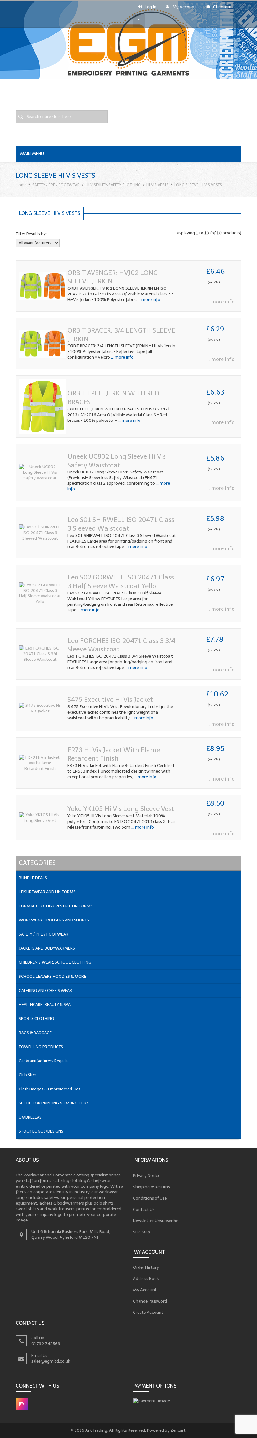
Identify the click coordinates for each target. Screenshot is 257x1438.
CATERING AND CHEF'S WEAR (45, 990)
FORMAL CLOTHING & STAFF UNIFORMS (55, 906)
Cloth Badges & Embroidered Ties (49, 1089)
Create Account (148, 1312)
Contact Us (144, 1209)
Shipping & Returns (151, 1187)
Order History (146, 1267)
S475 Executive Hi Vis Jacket (110, 699)
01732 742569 (45, 1343)
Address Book (146, 1278)
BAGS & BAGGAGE (35, 1032)
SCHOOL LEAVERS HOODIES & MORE (52, 976)
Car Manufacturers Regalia (43, 1060)
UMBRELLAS (30, 1117)
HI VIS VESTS (157, 184)
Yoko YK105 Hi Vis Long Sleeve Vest (120, 809)
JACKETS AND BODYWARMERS (47, 948)
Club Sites (28, 1075)
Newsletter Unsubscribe (155, 1220)
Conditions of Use (150, 1198)
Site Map (141, 1232)
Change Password (150, 1301)
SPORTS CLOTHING (36, 1018)
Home (21, 184)
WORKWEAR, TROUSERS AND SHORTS (54, 920)
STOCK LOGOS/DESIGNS (41, 1131)
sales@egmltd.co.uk (50, 1361)
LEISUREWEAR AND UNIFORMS (47, 892)
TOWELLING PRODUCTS (41, 1046)
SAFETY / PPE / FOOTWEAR (56, 184)
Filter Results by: (31, 234)
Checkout (222, 6)
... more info (148, 299)
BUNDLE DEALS (33, 877)
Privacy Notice (146, 1175)
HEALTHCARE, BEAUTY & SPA (45, 1004)
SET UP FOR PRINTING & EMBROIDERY (53, 1103)
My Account (184, 6)
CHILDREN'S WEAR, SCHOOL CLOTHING (55, 962)
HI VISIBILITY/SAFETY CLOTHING (113, 184)
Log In (150, 6)
